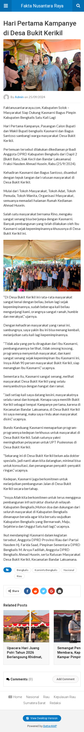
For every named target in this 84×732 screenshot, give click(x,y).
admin (19, 97)
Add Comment (65, 679)
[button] (6, 6)
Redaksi (55, 703)
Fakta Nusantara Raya (42, 6)
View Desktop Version (44, 718)
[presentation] (73, 639)
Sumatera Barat (34, 703)
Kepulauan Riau (65, 697)
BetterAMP (50, 726)
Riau (19, 576)
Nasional (69, 570)
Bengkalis (22, 570)
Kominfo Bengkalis (46, 570)
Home (17, 697)
